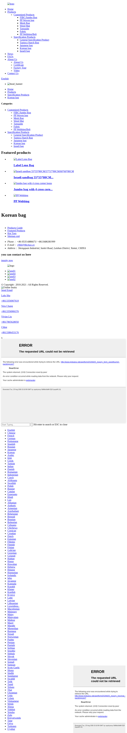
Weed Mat (25, 26)
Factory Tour (20, 67)
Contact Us (12, 73)
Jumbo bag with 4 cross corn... (33, 189)
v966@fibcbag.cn (26, 245)
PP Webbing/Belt (28, 34)
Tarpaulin (24, 28)
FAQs (10, 56)
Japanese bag (26, 45)
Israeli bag (25, 51)
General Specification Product (34, 39)
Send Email (7, 290)
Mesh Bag (25, 23)
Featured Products (16, 230)
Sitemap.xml (13, 236)
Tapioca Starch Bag (29, 42)
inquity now (7, 260)
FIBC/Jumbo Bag (28, 17)
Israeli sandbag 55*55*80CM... (33, 177)
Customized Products (24, 14)
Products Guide (15, 227)
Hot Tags (11, 233)
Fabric (23, 31)
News (10, 53)
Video (17, 70)
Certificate (19, 65)
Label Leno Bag (24, 165)
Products (11, 12)
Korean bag (25, 48)
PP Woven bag (27, 20)
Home (10, 9)
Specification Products (24, 37)
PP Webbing (21, 201)
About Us (12, 59)
